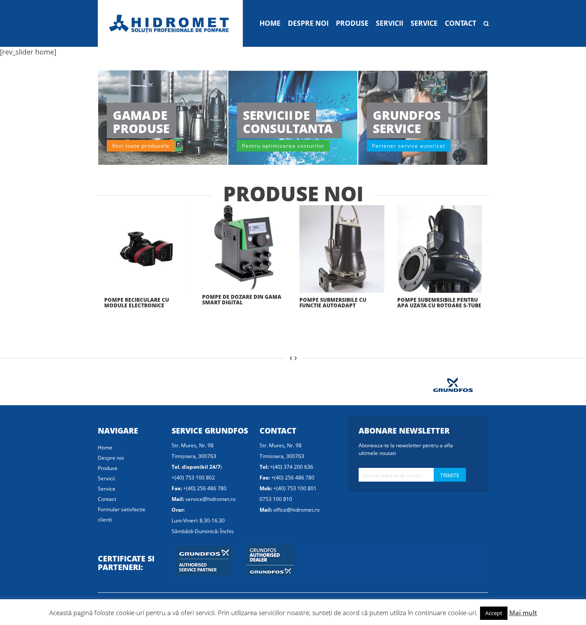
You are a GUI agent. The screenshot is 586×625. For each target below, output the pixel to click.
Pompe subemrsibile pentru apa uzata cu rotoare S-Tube (439, 302)
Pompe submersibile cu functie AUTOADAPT (332, 302)
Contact (460, 23)
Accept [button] (493, 613)
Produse (352, 23)
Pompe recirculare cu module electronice (136, 302)
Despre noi (308, 23)
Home (270, 23)
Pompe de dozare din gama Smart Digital (241, 299)
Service (424, 23)
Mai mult (523, 612)
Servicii (389, 23)
